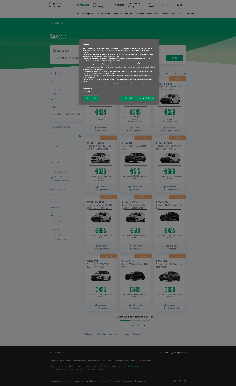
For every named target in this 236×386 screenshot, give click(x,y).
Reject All (129, 98)
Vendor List (86, 91)
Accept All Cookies (147, 98)
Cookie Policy (88, 88)
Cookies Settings (90, 98)
